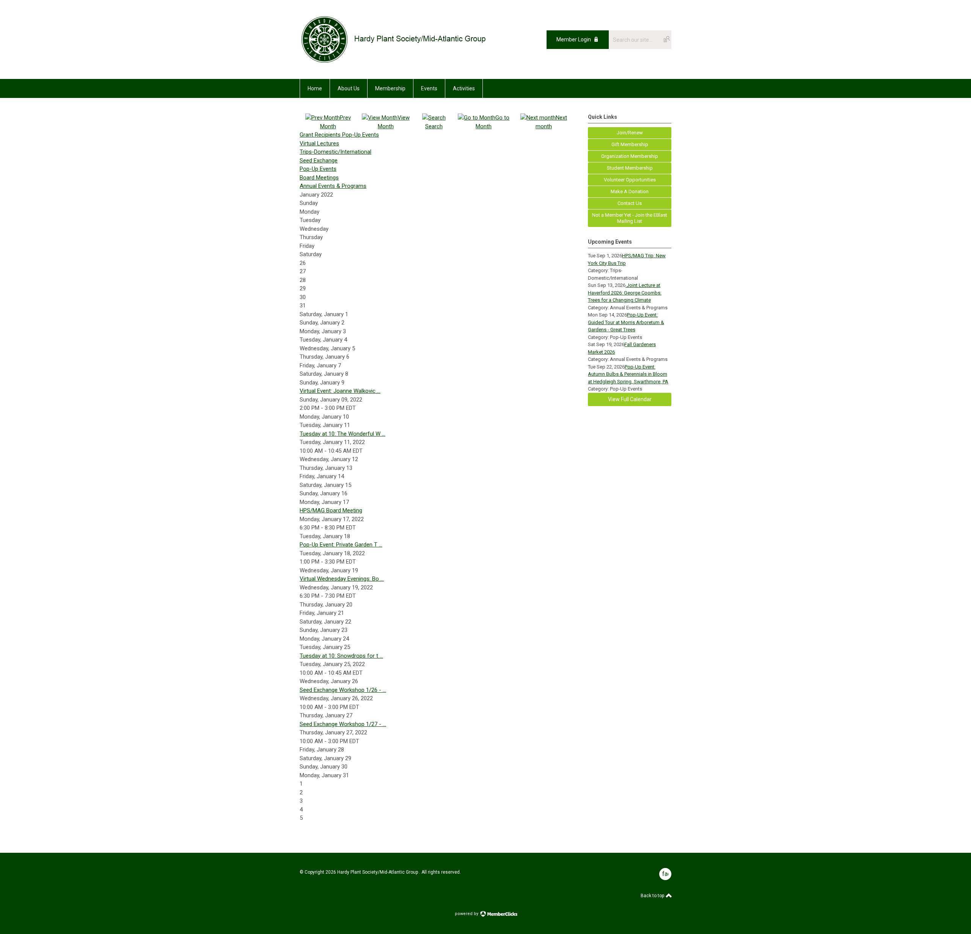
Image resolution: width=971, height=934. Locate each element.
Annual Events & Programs (333, 186)
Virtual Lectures (319, 143)
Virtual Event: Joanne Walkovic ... (340, 390)
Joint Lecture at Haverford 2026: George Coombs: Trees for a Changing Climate (624, 292)
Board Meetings (319, 177)
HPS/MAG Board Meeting (331, 510)
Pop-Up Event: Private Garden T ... (341, 544)
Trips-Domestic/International (335, 151)
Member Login (573, 39)
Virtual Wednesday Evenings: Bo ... (342, 578)
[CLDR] (393, 61)
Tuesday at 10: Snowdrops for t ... (341, 655)
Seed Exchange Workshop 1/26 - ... (343, 690)
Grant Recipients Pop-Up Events (339, 134)
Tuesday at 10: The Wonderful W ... (342, 433)
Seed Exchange (319, 160)
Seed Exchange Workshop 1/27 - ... (343, 724)
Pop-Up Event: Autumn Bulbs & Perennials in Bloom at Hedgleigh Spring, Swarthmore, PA (628, 374)
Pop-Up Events (318, 168)
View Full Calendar (630, 399)
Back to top (653, 895)
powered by (467, 913)
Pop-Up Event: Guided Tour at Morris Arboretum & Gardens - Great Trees (626, 322)
